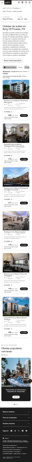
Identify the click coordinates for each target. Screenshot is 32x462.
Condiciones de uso (21, 447)
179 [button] (9, 159)
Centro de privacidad (8, 451)
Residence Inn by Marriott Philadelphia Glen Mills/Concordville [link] (16, 189)
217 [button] (9, 203)
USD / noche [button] (15, 115)
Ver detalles (7, 111)
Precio (20, 67)
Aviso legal (17, 451)
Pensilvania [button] (16, 8)
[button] (8, 18)
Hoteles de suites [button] (17, 11)
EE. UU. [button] (9, 8)
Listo (21, 17)
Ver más (3, 355)
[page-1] (14, 404)
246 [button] (9, 115)
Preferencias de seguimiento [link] (9, 445)
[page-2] (15, 404)
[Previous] (6, 88)
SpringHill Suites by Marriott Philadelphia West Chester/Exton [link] (14, 145)
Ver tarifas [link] (24, 115)
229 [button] (9, 332)
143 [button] (9, 288)
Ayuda (23, 453)
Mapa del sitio (17, 453)
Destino (7, 17)
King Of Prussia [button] (7, 11)
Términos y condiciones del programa (11, 449)
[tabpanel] (16, 18)
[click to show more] (30, 381)
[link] (9, 104)
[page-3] (16, 404)
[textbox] (8, 19)
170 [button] (9, 245)
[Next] (26, 88)
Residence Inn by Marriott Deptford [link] (15, 232)
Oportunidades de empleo (9, 447)
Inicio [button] (4, 8)
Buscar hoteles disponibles (12, 60)
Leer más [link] (16, 397)
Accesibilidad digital (7, 453)
